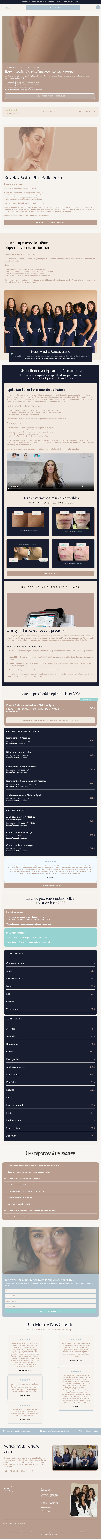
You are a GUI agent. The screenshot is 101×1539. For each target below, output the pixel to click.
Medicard (62, 720)
